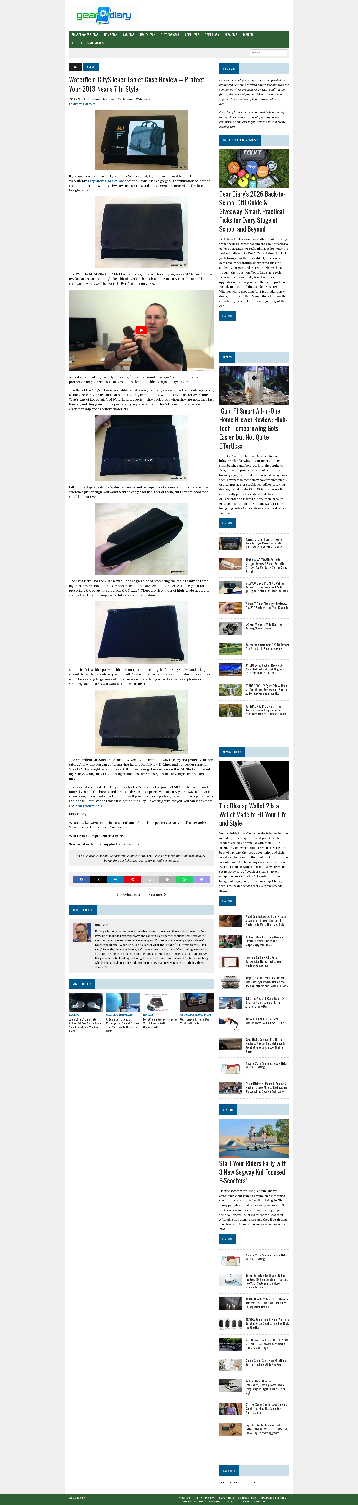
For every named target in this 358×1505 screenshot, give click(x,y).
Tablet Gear (125, 99)
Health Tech (147, 34)
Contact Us (259, 1501)
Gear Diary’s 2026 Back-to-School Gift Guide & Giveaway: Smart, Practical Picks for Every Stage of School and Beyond (252, 211)
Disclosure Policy (247, 1497)
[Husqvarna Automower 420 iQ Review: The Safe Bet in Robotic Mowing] (230, 653)
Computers (192, 34)
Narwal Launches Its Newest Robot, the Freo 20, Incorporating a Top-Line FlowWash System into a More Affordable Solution (266, 1281)
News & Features (232, 752)
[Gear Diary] (104, 15)
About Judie (185, 1497)
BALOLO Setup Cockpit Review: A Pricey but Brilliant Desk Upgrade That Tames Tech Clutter (264, 669)
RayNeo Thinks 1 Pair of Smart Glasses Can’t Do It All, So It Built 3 (265, 1021)
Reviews (74, 1014)
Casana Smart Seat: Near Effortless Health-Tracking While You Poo (265, 1362)
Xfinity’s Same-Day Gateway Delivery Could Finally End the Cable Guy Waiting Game (266, 1408)
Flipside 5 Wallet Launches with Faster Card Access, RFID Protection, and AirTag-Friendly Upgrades (266, 1429)
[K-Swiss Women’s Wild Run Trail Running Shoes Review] (230, 632)
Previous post (130, 895)
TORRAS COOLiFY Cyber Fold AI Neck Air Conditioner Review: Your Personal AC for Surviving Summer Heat (266, 689)
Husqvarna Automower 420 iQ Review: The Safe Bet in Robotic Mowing (267, 646)
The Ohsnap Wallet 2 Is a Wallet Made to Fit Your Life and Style (253, 814)
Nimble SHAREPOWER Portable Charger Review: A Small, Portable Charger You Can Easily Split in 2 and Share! (266, 566)
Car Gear (128, 34)
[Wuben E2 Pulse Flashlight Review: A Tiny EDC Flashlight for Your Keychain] (230, 612)
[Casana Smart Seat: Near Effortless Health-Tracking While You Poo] (230, 1369)
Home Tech (110, 34)
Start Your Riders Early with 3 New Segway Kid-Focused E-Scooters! (253, 1171)
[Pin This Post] (132, 879)
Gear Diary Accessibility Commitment (201, 1501)
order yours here (89, 805)
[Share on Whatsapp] (184, 879)
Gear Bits (112, 1014)
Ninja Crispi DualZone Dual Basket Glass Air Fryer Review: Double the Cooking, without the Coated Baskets (266, 982)
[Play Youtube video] (141, 330)
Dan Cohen (89, 104)
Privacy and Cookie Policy (273, 1497)
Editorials (126, 1014)
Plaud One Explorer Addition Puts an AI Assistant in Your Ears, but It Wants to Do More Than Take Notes (265, 920)
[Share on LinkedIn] (115, 879)
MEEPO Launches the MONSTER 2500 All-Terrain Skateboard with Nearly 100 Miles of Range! (266, 1344)
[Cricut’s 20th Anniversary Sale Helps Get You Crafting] (230, 1071)
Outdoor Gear (170, 34)
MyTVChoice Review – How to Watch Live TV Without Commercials (160, 1023)
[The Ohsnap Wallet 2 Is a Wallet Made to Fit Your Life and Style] (254, 798)
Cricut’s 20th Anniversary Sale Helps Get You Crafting (266, 1065)
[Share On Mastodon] (201, 879)
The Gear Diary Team (205, 1497)
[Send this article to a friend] (149, 879)
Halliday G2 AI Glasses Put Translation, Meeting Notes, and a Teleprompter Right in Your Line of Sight (265, 1387)
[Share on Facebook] (81, 879)
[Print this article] (167, 879)
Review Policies (226, 1497)
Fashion (248, 34)
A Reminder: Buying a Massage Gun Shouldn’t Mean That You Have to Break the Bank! (122, 1025)
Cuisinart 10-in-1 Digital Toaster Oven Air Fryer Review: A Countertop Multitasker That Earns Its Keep (265, 543)
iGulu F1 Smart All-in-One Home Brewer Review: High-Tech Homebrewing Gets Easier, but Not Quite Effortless (253, 428)
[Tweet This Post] (98, 879)
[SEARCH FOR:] (268, 52)
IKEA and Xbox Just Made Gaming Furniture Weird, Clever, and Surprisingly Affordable (264, 941)
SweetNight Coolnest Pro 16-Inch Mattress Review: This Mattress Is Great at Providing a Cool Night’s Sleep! (265, 1045)
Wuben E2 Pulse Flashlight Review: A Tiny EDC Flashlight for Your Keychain (266, 605)
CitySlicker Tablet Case (107, 181)
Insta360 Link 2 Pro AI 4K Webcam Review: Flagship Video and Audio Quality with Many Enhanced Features (266, 587)
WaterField (143, 99)
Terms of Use (231, 1501)
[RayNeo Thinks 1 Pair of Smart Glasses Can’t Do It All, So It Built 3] (230, 1027)
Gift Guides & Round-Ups (88, 43)
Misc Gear (231, 34)
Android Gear (92, 99)
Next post (155, 895)
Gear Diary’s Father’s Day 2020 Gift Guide (194, 1021)
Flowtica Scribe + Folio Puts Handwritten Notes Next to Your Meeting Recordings (263, 961)
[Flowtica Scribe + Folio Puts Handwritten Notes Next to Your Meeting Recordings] (230, 966)
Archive (245, 1501)
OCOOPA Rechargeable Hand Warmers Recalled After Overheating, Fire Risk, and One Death (267, 1323)
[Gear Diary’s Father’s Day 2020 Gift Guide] (197, 1009)
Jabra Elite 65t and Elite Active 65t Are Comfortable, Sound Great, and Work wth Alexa (85, 1025)
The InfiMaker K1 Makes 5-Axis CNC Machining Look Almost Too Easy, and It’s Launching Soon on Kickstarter (266, 1087)
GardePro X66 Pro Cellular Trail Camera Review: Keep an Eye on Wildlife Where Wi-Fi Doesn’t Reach (266, 710)
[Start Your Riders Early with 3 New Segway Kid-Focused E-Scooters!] (254, 1155)
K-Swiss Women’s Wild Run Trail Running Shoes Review (263, 626)
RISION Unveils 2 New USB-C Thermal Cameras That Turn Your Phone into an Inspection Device (266, 1303)
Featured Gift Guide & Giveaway (240, 140)
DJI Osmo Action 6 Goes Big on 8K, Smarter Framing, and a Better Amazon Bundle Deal (265, 1002)
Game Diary (212, 34)
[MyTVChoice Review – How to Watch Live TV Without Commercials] (156, 1009)
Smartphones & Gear (85, 34)
